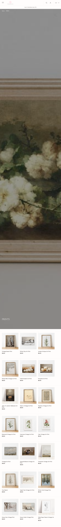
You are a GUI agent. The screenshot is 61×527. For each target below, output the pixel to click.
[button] (2, 3)
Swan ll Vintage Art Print (26, 406)
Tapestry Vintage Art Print (44, 406)
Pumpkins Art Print (43, 378)
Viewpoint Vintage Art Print (45, 461)
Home (3, 11)
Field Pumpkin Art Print (26, 378)
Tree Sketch (5, 490)
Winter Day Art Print (25, 351)
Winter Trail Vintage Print (44, 490)
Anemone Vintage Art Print (27, 434)
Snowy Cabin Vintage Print (27, 517)
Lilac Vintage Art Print (43, 434)
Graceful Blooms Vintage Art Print (27, 462)
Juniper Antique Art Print (44, 351)
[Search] (46, 3)
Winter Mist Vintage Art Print (9, 378)
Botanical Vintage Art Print (8, 434)
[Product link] (10, 341)
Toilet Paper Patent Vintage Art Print (46, 518)
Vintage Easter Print (7, 351)
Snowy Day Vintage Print (8, 517)
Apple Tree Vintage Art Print (27, 490)
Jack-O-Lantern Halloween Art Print (9, 406)
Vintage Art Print (6, 461)
